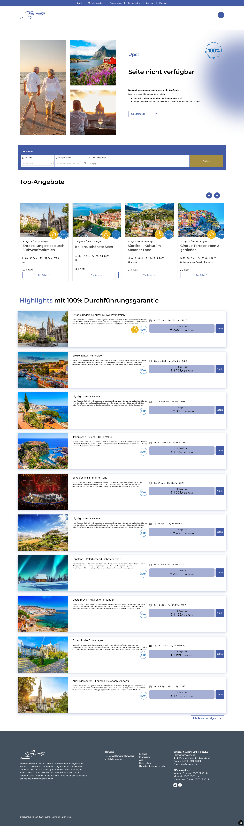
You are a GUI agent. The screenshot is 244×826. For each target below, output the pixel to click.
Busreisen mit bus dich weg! (58, 817)
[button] (209, 195)
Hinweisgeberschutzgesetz (152, 766)
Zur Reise (43, 275)
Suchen (206, 161)
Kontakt (163, 3)
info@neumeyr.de (189, 764)
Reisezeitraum (64, 157)
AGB (141, 760)
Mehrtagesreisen (96, 3)
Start (80, 3)
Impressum (144, 757)
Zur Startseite (138, 114)
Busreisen (28, 151)
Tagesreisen (116, 3)
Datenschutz (145, 763)
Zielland (28, 157)
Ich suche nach (98, 157)
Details (220, 328)
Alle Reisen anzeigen (204, 718)
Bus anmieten (134, 3)
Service (150, 3)
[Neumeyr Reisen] (32, 15)
